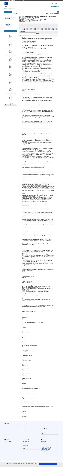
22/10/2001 (10, 72)
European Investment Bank (44, 450)
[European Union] (6, 439)
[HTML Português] (49, 27)
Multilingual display (22, 31)
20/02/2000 (10, 89)
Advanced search (56, 13)
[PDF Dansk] (29, 28)
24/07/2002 (10, 65)
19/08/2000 (10, 87)
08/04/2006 (10, 44)
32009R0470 (39, 20)
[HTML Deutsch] (30, 27)
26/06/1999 (10, 98)
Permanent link (8, 23)
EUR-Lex (7, 7)
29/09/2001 (10, 73)
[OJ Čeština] (27, 29)
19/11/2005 (10, 45)
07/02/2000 (10, 90)
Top (20, 418)
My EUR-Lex (52, 3)
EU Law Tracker (43, 436)
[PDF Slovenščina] (53, 28)
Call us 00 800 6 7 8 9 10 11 (26, 441)
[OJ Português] (49, 29)
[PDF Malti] (45, 28)
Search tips (15, 13)
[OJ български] (24, 29)
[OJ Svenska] (56, 29)
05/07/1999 (10, 97)
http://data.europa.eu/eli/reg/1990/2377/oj (25, 21)
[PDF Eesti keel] (31, 28)
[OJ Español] (26, 29)
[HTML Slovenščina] (53, 27)
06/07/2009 (10, 35)
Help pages (24, 425)
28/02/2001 (10, 80)
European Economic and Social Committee (46, 448)
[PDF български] (24, 28)
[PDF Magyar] (44, 28)
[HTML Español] (26, 27)
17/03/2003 (10, 59)
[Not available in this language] (37, 27)
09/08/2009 (10, 34)
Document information (8, 18)
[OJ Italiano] (40, 29)
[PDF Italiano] (40, 28)
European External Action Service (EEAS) (46, 447)
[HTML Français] (35, 27)
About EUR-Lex (43, 425)
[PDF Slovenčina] (52, 28)
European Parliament (43, 441)
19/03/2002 (10, 66)
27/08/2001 (10, 76)
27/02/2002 (10, 67)
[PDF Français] (35, 28)
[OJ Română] (51, 29)
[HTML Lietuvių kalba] (42, 27)
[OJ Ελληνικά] (33, 29)
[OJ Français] (35, 29)
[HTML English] (34, 27)
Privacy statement (25, 432)
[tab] (38, 24)
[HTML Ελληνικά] (33, 27)
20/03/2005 (10, 50)
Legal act (10, 104)
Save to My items (8, 25)
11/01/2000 (10, 91)
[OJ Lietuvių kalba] (42, 29)
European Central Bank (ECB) (44, 445)
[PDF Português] (49, 28)
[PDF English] (34, 28)
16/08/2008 (10, 36)
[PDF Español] (26, 28)
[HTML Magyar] (44, 27)
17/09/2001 (10, 74)
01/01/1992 (10, 103)
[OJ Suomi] (55, 29)
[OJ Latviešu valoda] (41, 29)
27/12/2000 (10, 82)
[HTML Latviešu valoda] (41, 27)
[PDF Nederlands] (47, 28)
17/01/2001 (10, 81)
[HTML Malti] (45, 27)
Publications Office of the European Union (46, 454)
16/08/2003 (10, 53)
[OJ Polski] (48, 29)
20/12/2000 (10, 83)
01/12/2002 (10, 61)
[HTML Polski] (48, 27)
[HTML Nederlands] (47, 27)
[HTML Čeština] (27, 27)
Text (5, 17)
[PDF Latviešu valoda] (41, 28)
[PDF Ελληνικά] (33, 28)
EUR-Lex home (8, 9)
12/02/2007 (10, 42)
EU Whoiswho (42, 432)
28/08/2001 (10, 75)
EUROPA (5, 9)
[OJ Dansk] (29, 29)
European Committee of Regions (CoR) (45, 449)
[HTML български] (24, 27)
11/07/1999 (10, 96)
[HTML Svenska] (56, 27)
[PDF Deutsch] (30, 28)
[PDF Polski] (48, 28)
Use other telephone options (26, 442)
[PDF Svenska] (56, 28)
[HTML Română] (51, 27)
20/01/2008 (10, 38)
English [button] (57, 3)
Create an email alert (8, 26)
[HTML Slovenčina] (52, 27)
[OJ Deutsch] (30, 29)
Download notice (8, 24)
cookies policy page (22, 463)
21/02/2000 (10, 88)
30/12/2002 (10, 60)
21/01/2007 (10, 43)
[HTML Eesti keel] (31, 27)
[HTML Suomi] (55, 27)
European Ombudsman (44, 451)
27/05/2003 (10, 58)
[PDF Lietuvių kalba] (42, 28)
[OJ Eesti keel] (31, 29)
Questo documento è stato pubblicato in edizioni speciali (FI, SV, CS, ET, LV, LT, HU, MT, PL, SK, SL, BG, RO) (32, 19)
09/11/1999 (10, 95)
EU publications (43, 433)
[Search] (58, 12)
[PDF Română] (51, 28)
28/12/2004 (10, 52)
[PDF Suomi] (55, 28)
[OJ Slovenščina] (53, 29)
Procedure (6, 19)
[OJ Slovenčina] (52, 29)
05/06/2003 (10, 57)
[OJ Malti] (45, 29)
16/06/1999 (10, 99)
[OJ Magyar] (44, 29)
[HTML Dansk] (29, 27)
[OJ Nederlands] (47, 29)
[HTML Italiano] (40, 27)
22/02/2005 (10, 51)
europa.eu (10, 441)
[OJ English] (34, 29)
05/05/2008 (10, 37)
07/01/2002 (10, 68)
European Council (43, 442)
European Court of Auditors (44, 446)
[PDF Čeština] (27, 28)
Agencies (42, 455)
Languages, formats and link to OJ (24, 24)
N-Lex (41, 435)
